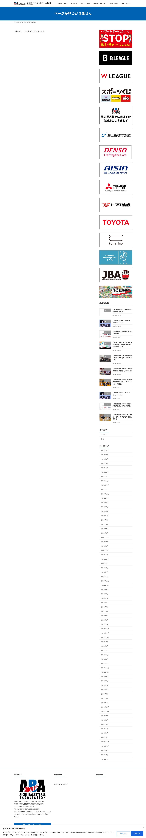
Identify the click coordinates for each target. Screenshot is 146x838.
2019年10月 (105, 746)
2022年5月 (104, 659)
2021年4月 (104, 698)
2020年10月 (105, 711)
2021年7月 (104, 685)
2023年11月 (105, 581)
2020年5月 (104, 729)
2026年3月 (104, 472)
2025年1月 (104, 533)
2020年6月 (104, 724)
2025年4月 (104, 520)
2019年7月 (104, 759)
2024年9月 (104, 542)
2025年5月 (104, 515)
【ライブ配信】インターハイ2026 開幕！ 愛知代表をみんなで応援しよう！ (122, 345)
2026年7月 (104, 455)
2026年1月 (104, 481)
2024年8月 (104, 546)
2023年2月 (104, 620)
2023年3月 (104, 616)
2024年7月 (104, 550)
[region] (73, 831)
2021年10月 (105, 672)
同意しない (123, 833)
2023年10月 (105, 585)
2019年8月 (104, 755)
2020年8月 (104, 720)
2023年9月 (104, 589)
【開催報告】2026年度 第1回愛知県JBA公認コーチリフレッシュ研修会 (122, 382)
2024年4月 (104, 563)
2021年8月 (104, 681)
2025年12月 (105, 485)
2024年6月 (104, 555)
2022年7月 (104, 650)
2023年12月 (105, 576)
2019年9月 (104, 750)
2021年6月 (104, 689)
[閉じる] (143, 827)
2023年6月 (104, 602)
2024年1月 (104, 572)
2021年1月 (104, 703)
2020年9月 (104, 716)
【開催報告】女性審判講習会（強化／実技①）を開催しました (122, 358)
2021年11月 (105, 668)
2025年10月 (105, 494)
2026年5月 (104, 463)
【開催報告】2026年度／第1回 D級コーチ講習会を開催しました (122, 417)
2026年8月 (104, 450)
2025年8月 (104, 502)
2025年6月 (104, 511)
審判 (102, 439)
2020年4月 (104, 733)
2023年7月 (104, 598)
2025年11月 (105, 489)
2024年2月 (104, 568)
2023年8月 (104, 594)
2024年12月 (105, 537)
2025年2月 (104, 529)
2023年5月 (104, 607)
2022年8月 (104, 646)
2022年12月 (105, 629)
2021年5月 (104, 694)
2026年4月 (104, 468)
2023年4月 (104, 611)
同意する (137, 833)
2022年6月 (104, 655)
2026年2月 (104, 476)
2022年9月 (104, 642)
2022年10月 (105, 637)
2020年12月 (105, 707)
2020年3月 (104, 737)
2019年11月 (105, 742)
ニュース (104, 434)
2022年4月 (104, 663)
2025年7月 (104, 507)
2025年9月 (104, 498)
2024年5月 (104, 559)
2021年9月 (104, 676)
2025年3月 (104, 524)
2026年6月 (104, 459)
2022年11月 (105, 633)
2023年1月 (104, 624)
